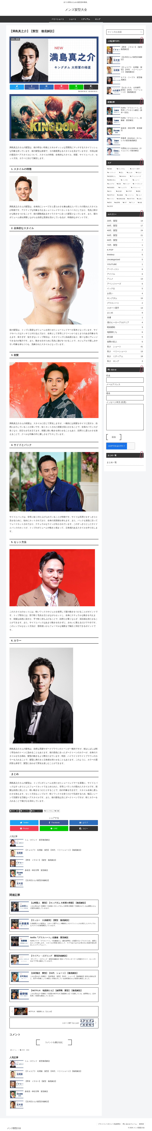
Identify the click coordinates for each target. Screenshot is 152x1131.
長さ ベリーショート (125, 351)
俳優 (57, 811)
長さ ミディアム (125, 356)
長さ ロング (125, 361)
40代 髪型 (125, 230)
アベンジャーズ (125, 284)
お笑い (125, 293)
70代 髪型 (125, 245)
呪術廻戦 (125, 327)
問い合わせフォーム (130, 1124)
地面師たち (125, 332)
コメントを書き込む (54, 1042)
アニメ (125, 279)
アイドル (125, 274)
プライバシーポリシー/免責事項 (109, 1124)
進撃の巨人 (125, 342)
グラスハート (125, 303)
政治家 (125, 337)
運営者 (141, 1124)
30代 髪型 (15, 811)
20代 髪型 (125, 221)
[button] (141, 32)
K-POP (125, 250)
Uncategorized (125, 259)
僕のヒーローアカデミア (125, 322)
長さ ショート (37, 811)
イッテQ (125, 288)
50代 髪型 (125, 235)
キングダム (25, 811)
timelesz (125, 255)
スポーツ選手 (125, 308)
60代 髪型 (125, 240)
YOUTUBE (125, 264)
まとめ (125, 313)
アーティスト (125, 269)
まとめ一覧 (112, 462)
